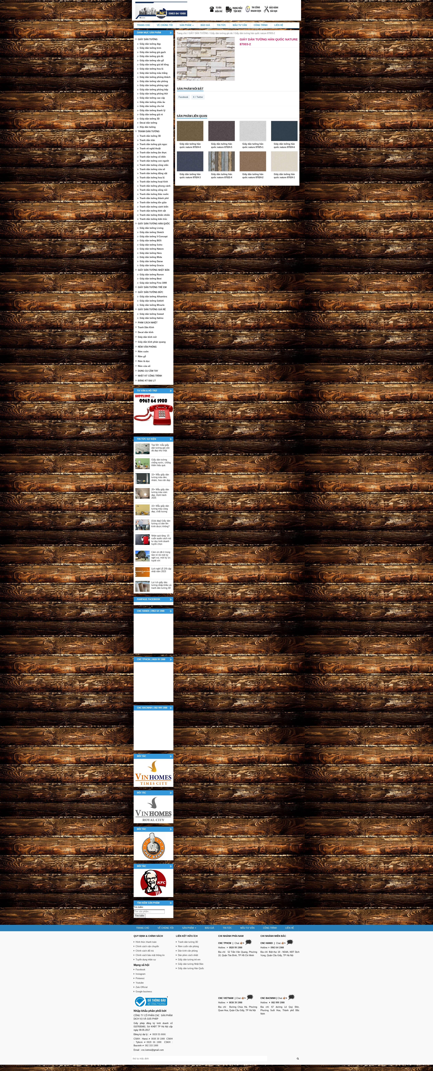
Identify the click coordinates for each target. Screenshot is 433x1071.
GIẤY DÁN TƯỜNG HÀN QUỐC (154, 223)
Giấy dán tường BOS (151, 240)
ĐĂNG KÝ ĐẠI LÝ (147, 380)
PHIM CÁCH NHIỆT (147, 322)
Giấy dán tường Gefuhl (152, 301)
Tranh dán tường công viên (154, 165)
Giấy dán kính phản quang (152, 342)
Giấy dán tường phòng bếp (154, 89)
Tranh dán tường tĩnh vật (153, 210)
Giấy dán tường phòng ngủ (154, 85)
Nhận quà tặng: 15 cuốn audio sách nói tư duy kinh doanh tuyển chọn (161, 539)
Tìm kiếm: (139, 907)
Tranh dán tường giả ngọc (153, 144)
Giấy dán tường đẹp (150, 44)
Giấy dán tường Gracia (152, 265)
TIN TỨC (221, 25)
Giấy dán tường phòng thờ (154, 93)
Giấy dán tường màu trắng (153, 73)
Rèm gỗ (142, 356)
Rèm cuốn (143, 351)
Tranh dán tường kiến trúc (153, 219)
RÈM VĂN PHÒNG (147, 347)
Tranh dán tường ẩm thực (153, 152)
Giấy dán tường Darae (151, 261)
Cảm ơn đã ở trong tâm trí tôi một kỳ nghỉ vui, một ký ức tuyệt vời (160, 556)
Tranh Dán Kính (146, 327)
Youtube (140, 982)
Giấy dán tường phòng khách (155, 77)
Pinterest (140, 978)
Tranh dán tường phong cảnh (155, 186)
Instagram (140, 974)
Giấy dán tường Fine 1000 (153, 283)
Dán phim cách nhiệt (188, 955)
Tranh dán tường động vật (153, 173)
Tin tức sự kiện (146, 439)
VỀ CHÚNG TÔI (165, 25)
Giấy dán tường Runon (152, 274)
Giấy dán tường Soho (151, 245)
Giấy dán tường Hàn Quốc (191, 968)
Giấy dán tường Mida (151, 257)
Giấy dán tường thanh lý (152, 110)
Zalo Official (141, 987)
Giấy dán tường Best (150, 278)
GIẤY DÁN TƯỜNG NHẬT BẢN (153, 270)
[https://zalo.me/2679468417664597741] (153, 413)
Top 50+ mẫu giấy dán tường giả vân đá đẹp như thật (160, 448)
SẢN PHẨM (186, 25)
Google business (144, 991)
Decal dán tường (148, 123)
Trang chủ (182, 33)
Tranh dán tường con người (154, 161)
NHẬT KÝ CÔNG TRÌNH (150, 375)
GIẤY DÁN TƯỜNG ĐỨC (150, 292)
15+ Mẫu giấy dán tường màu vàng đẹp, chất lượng (160, 509)
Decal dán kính (145, 332)
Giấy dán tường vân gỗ (152, 60)
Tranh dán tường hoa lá (152, 177)
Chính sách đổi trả (145, 950)
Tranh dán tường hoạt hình (154, 181)
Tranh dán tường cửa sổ (152, 169)
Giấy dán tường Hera (151, 253)
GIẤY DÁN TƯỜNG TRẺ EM (152, 287)
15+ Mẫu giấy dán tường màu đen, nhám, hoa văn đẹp (160, 477)
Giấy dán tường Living (151, 228)
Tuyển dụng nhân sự (146, 959)
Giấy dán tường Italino (151, 318)
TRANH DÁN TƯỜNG (148, 131)
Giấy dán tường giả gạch (153, 52)
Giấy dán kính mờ (147, 337)
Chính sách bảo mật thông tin (150, 955)
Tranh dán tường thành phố (154, 198)
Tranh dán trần (147, 140)
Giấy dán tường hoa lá (151, 69)
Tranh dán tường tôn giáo (153, 202)
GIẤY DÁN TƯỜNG (198, 33)
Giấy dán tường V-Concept (153, 236)
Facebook (183, 97)
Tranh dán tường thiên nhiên (155, 215)
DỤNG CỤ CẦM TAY (148, 371)
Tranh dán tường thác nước (154, 194)
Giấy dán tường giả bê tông (154, 64)
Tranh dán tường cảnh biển (154, 206)
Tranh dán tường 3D (150, 136)
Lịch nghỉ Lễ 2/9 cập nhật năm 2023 (161, 570)
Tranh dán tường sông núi (153, 190)
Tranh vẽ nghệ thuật (150, 148)
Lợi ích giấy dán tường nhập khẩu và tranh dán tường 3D (161, 585)
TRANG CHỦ (143, 25)
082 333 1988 (151, 1045)
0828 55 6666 (159, 1034)
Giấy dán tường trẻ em (189, 959)
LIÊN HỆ (278, 25)
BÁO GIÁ (205, 25)
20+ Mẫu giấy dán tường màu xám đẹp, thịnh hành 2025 (160, 493)
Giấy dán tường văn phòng (154, 81)
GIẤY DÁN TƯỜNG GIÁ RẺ (152, 309)
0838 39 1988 (158, 1038)
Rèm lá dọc (144, 361)
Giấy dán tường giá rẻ (151, 114)
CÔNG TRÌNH (260, 25)
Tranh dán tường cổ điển (153, 157)
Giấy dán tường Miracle (152, 305)
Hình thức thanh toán (146, 942)
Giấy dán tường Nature (152, 249)
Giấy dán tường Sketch (152, 232)
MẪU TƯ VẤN (240, 25)
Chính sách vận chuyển (147, 946)
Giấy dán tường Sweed (152, 314)
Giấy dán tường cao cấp (152, 98)
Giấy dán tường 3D (149, 118)
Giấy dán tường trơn (150, 48)
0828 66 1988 (154, 1042)
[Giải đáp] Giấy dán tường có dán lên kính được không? (160, 524)
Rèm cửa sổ (144, 366)
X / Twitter (198, 97)
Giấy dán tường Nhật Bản (190, 964)
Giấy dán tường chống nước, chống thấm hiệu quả (161, 462)
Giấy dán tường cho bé (152, 106)
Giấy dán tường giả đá (221, 33)
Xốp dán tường (148, 127)
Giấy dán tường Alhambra (153, 296)
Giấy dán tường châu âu (152, 102)
